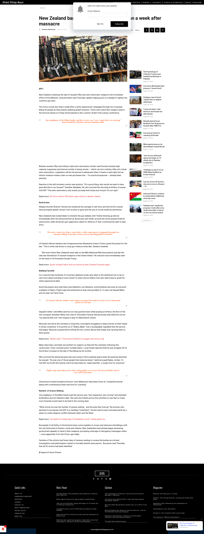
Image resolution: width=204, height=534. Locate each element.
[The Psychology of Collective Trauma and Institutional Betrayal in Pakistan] (135, 75)
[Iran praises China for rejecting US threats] (135, 135)
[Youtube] (110, 478)
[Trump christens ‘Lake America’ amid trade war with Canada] (135, 112)
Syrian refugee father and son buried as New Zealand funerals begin (80, 264)
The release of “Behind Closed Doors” (166, 517)
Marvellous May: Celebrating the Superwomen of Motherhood (170, 504)
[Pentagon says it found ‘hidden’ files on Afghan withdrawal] (135, 100)
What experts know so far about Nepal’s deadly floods (75, 499)
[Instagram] (97, 478)
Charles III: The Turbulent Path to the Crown (169, 513)
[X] (151, 30)
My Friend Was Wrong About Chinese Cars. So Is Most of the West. (126, 505)
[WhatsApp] (157, 30)
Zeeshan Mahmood (48, 29)
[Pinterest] (101, 478)
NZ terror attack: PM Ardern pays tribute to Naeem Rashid (75, 196)
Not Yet (100, 24)
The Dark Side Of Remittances (115, 521)
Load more (146, 220)
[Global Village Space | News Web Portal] (13, 2)
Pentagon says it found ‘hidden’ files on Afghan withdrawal (152, 99)
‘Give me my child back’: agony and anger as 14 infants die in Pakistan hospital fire (77, 504)
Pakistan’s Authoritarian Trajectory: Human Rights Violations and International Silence (123, 516)
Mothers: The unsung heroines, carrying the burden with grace (173, 498)
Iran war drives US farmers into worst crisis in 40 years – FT (154, 184)
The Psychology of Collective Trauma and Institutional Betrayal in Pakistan (124, 494)
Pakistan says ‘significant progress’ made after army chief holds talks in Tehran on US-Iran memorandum (77, 521)
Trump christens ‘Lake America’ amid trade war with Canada (152, 111)
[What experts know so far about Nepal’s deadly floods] (135, 147)
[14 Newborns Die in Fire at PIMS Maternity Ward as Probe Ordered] (135, 173)
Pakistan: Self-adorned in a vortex (165, 494)
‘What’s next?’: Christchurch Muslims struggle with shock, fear (77, 339)
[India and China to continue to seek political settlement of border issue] (135, 196)
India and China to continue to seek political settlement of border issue (153, 196)
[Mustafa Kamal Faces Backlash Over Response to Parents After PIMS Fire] (135, 124)
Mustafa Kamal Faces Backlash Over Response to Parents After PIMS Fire (153, 123)
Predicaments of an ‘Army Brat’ (164, 509)
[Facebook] (146, 30)
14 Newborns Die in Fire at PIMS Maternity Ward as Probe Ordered (153, 172)
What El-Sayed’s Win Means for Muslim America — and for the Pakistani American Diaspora (125, 511)
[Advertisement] (83, 146)
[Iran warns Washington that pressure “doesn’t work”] (135, 89)
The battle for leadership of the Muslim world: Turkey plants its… (78, 419)
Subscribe (119, 24)
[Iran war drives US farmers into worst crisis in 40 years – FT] (135, 184)
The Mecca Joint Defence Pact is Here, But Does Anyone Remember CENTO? (124, 500)
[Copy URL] (162, 30)
